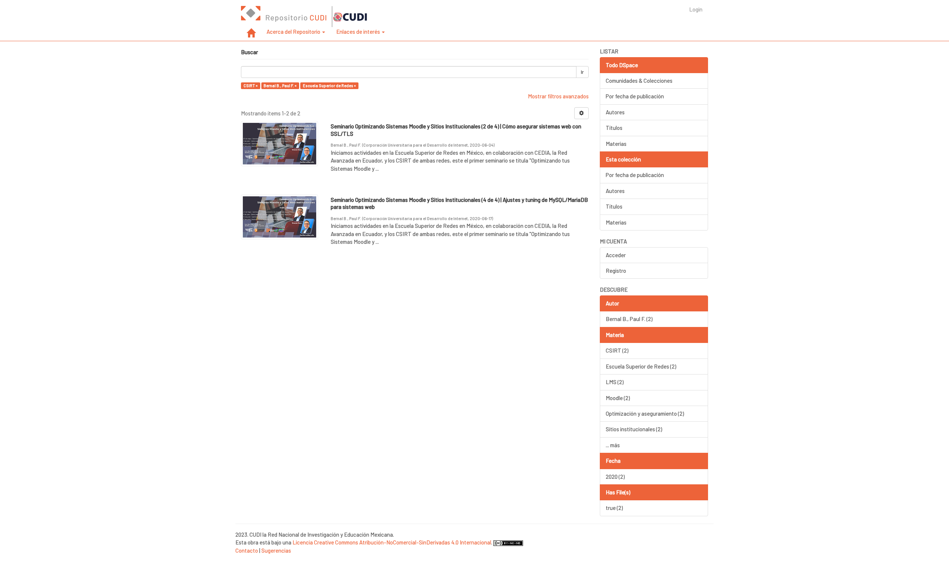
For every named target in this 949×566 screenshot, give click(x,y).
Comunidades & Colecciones (639, 80)
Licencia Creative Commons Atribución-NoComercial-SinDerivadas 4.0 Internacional (391, 542)
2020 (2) (615, 476)
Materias (616, 143)
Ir (582, 72)
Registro (616, 270)
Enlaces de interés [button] (358, 31)
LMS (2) (615, 382)
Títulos (614, 127)
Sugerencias (276, 550)
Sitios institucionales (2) (634, 429)
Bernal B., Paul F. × (280, 85)
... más (613, 445)
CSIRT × (251, 85)
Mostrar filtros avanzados (558, 96)
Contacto (246, 550)
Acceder (616, 255)
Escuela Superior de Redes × (329, 85)
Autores (615, 112)
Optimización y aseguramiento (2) (645, 413)
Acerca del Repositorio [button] (294, 31)
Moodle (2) (618, 398)
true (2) (614, 507)
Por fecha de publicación (635, 96)
